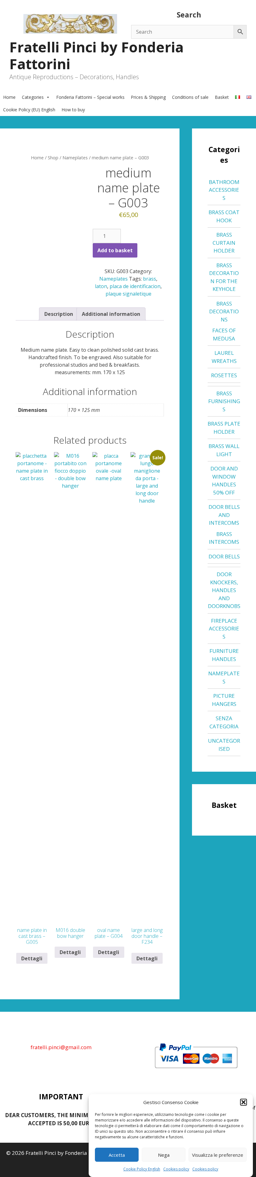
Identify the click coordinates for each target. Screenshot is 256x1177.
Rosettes (224, 375)
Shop (53, 157)
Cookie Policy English (141, 1169)
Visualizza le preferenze (217, 1155)
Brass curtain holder (224, 242)
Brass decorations (224, 311)
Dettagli (31, 958)
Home (9, 97)
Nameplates (75, 157)
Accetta (117, 1155)
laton (101, 286)
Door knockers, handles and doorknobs (224, 590)
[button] (243, 1102)
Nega (164, 1155)
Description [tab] (58, 314)
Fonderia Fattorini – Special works (90, 97)
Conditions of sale (190, 97)
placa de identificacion (135, 286)
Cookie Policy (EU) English (29, 110)
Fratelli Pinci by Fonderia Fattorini (96, 55)
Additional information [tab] (111, 314)
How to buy (73, 110)
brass (149, 278)
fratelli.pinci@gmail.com (61, 1047)
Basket (222, 97)
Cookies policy (176, 1169)
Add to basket (115, 250)
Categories (33, 97)
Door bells (224, 556)
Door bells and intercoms (224, 514)
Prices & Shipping (148, 97)
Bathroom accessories (224, 189)
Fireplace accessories (224, 628)
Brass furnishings (224, 401)
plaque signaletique (128, 293)
